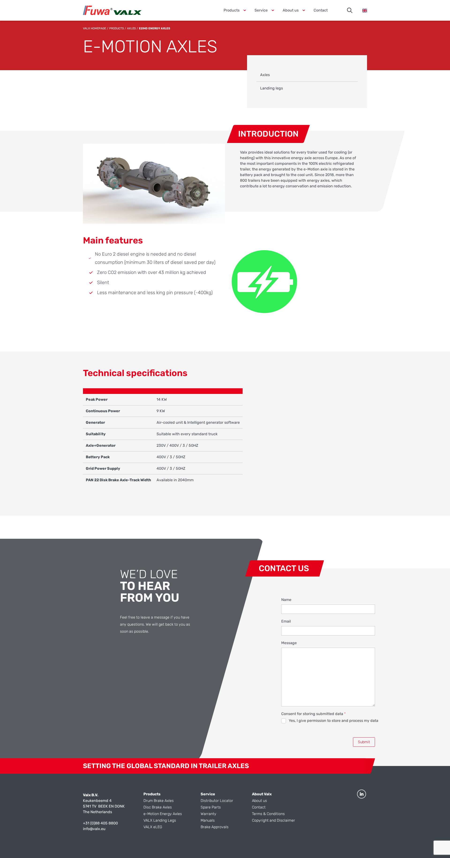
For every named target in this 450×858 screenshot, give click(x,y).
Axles (131, 28)
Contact (321, 10)
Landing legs (271, 88)
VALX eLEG (152, 827)
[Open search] (349, 10)
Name (286, 599)
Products (116, 28)
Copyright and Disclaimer (273, 820)
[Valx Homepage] (112, 10)
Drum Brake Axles (158, 800)
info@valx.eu (94, 829)
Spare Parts (211, 807)
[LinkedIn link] (361, 794)
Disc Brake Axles (157, 807)
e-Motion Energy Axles (162, 814)
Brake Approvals (215, 827)
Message (289, 643)
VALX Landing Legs (159, 820)
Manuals (208, 820)
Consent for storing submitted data (313, 714)
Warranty (208, 814)
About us (259, 800)
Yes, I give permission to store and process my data (333, 720)
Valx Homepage (94, 28)
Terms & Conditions (268, 814)
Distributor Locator (217, 800)
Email (286, 621)
